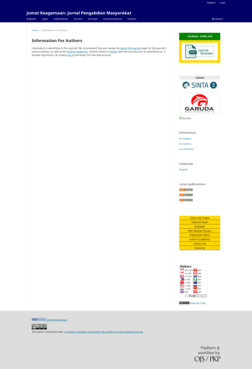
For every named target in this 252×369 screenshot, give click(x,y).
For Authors (185, 143)
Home (35, 30)
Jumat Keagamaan (56, 319)
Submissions (60, 18)
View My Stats (198, 303)
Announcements (112, 18)
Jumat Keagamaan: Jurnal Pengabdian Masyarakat (79, 13)
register (113, 51)
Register (31, 18)
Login (45, 18)
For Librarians (186, 149)
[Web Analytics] (184, 303)
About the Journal (130, 48)
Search (218, 18)
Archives (93, 18)
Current (78, 18)
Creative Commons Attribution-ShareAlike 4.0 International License (104, 331)
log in (70, 55)
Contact (132, 18)
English (183, 169)
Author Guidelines (77, 51)
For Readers (185, 138)
